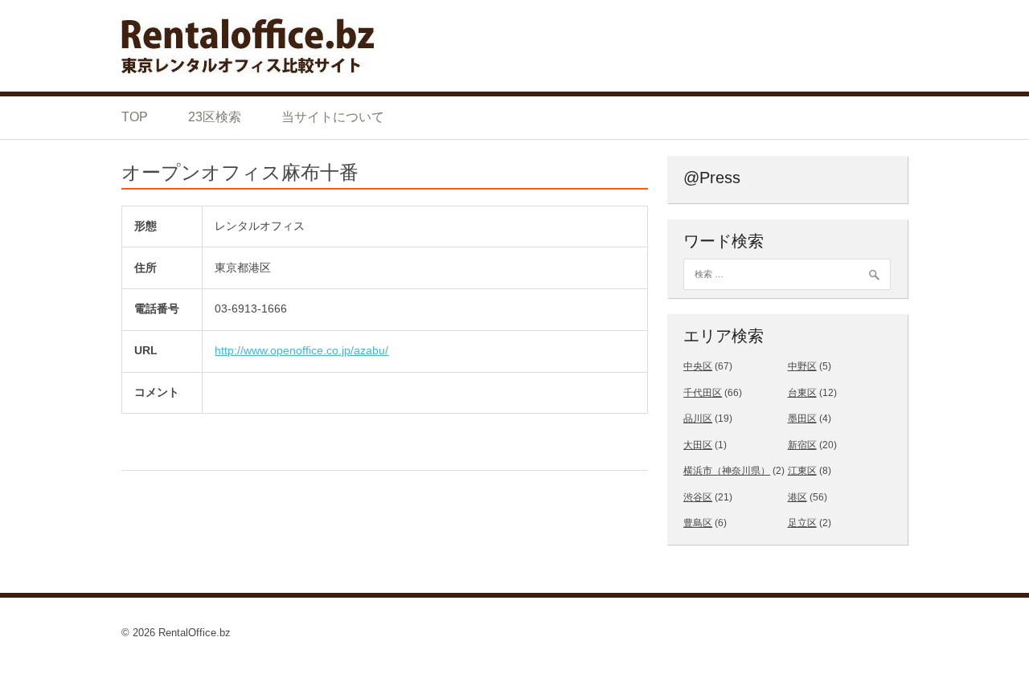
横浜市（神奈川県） (726, 470)
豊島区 (697, 523)
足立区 (802, 523)
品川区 (697, 418)
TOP (134, 117)
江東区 (802, 470)
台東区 (802, 392)
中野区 (802, 366)
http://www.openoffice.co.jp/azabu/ (301, 350)
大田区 (697, 445)
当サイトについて (332, 117)
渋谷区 (697, 497)
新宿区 (802, 445)
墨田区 (802, 418)
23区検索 (214, 117)
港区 (797, 497)
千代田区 (702, 392)
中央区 (697, 366)
